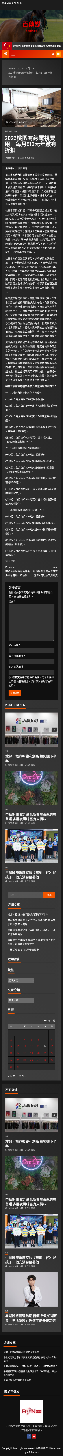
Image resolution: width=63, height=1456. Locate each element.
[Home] (5, 54)
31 (18, 1066)
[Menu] (13, 54)
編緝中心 (11, 158)
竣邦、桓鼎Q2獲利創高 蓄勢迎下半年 (28, 914)
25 (24, 1059)
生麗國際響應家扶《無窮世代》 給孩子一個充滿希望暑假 (30, 1366)
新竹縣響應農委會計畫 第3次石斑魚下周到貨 (45, 571)
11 (24, 1046)
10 (18, 1046)
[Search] (53, 54)
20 (38, 1053)
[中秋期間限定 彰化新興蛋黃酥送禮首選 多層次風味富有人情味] (31, 788)
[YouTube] (34, 1436)
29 (51, 1059)
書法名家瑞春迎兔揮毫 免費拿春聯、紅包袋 (18, 571)
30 (11, 1066)
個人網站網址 (16, 666)
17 (18, 1053)
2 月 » (22, 1076)
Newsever (55, 1448)
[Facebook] (29, 1436)
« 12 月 (11, 1076)
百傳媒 (31, 24)
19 (31, 1053)
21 (45, 1053)
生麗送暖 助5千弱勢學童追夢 (23, 949)
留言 (12, 601)
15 (51, 1046)
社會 (15, 131)
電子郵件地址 (17, 655)
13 (38, 1046)
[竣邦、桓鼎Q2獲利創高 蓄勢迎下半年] (31, 730)
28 (45, 1059)
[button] (13, 54)
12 (31, 1046)
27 (38, 1059)
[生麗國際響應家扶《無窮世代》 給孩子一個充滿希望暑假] (31, 846)
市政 (10, 131)
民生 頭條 (31, 765)
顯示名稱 (14, 645)
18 (24, 1053)
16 (11, 1053)
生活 (6, 131)
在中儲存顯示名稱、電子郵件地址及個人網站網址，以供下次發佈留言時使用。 (31, 681)
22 (51, 1053)
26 (31, 1059)
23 (11, 1059)
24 (18, 1059)
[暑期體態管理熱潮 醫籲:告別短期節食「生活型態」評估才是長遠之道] (31, 1289)
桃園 (13, 561)
